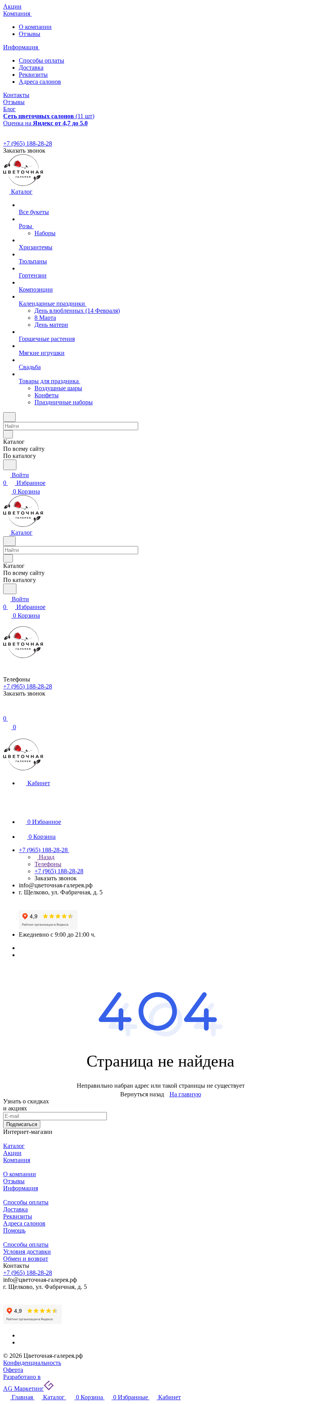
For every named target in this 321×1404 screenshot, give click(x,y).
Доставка (31, 67)
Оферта (13, 1369)
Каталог (14, 1146)
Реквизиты (33, 74)
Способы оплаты (41, 60)
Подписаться (21, 1124)
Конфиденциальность (32, 1362)
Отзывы (29, 34)
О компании (35, 26)
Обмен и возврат (25, 1258)
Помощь (14, 1230)
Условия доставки (27, 1251)
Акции (12, 1153)
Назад (45, 857)
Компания (16, 1160)
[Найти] (9, 465)
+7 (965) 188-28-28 (27, 143)
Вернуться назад (142, 1094)
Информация (20, 1188)
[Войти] (6, 710)
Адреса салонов (40, 81)
